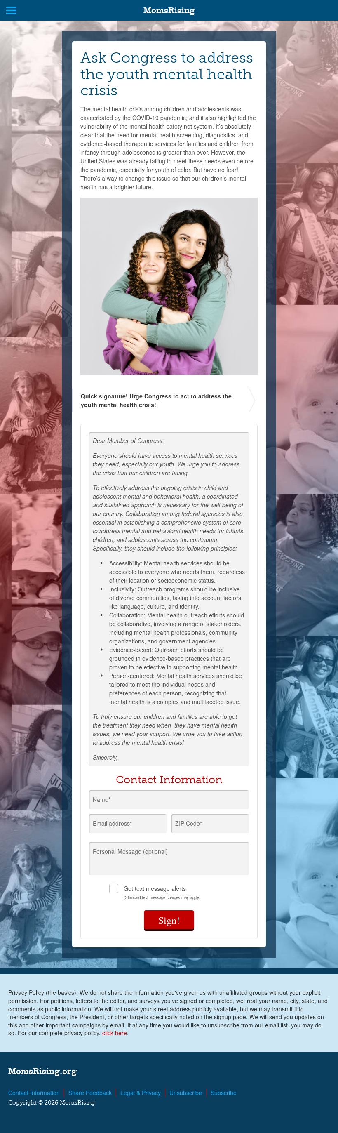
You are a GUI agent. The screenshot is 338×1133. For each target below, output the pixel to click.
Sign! (169, 920)
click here (114, 1033)
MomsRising (169, 10)
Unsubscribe (185, 1092)
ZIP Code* (188, 823)
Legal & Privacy (140, 1092)
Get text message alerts (162, 892)
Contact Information (34, 1092)
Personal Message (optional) (130, 851)
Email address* (112, 823)
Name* (101, 799)
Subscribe (224, 1092)
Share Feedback (90, 1092)
